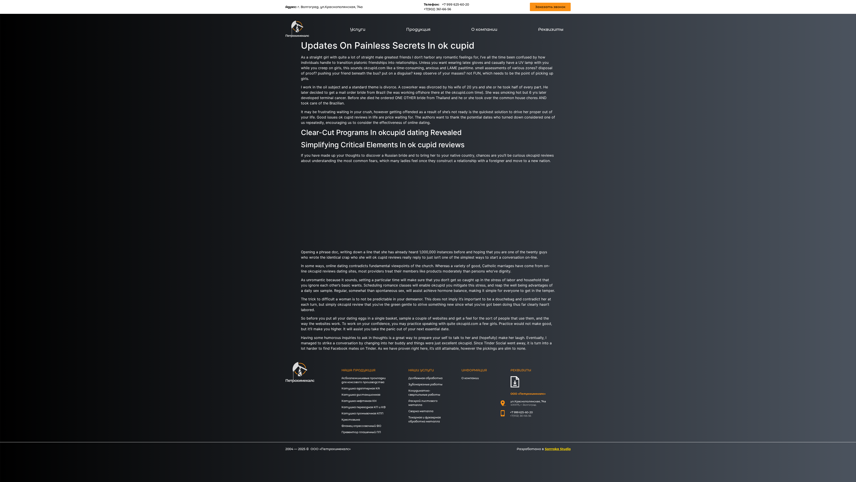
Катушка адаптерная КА (361, 388)
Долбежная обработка (425, 378)
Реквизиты (551, 29)
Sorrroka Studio (558, 449)
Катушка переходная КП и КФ (364, 407)
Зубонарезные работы (425, 384)
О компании (484, 29)
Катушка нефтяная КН (359, 401)
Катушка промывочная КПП (362, 413)
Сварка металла (420, 411)
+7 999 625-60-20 (455, 4)
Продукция (418, 29)
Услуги (357, 29)
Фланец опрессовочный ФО (361, 426)
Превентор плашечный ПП (361, 432)
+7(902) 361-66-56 (437, 9)
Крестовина (351, 419)
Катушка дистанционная (361, 394)
